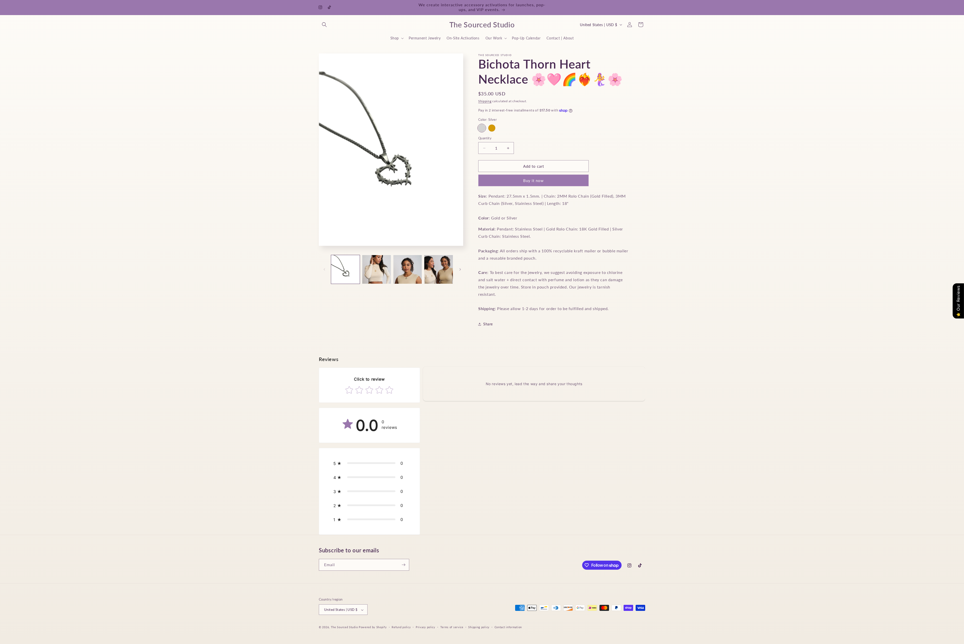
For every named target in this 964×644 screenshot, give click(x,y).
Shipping (485, 101)
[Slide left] (324, 269)
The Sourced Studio (344, 627)
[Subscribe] (403, 565)
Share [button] (488, 324)
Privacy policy (425, 627)
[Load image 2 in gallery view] (376, 269)
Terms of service (451, 627)
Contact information (508, 627)
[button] (324, 24)
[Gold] (491, 128)
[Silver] (481, 128)
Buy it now (533, 180)
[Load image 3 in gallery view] (407, 269)
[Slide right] (460, 269)
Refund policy (401, 627)
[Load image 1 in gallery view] (345, 269)
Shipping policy (479, 627)
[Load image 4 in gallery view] (438, 269)
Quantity (485, 138)
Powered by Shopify (373, 627)
